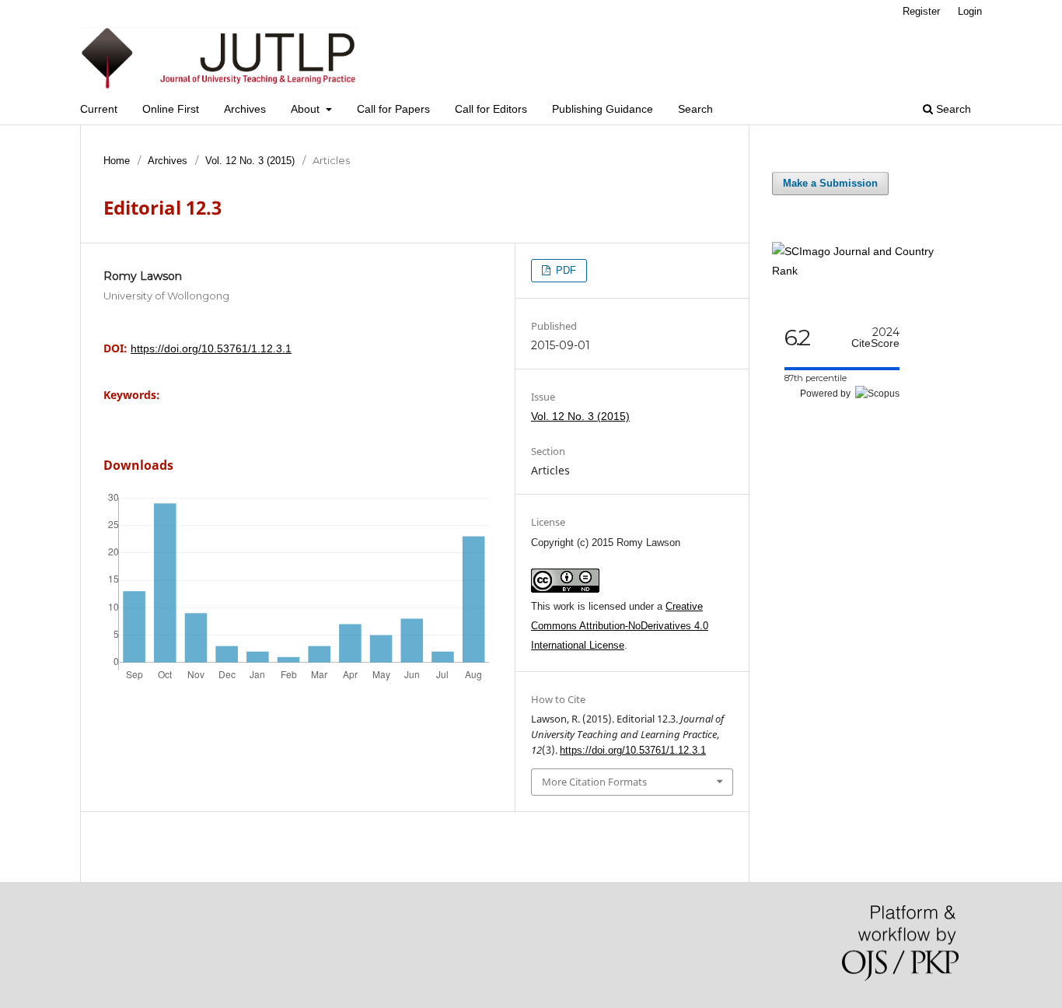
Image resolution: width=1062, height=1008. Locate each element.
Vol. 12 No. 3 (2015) (250, 160)
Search (695, 109)
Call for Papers (393, 109)
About (307, 109)
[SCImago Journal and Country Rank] (865, 270)
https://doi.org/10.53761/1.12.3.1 (211, 348)
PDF (564, 270)
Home (116, 160)
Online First (170, 109)
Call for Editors (491, 109)
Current (98, 109)
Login (970, 11)
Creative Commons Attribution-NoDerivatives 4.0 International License (619, 625)
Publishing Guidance (602, 109)
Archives (245, 109)
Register (921, 11)
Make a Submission (830, 183)
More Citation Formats (594, 782)
